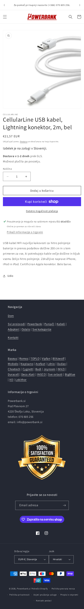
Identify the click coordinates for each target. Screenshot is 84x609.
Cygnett (28, 369)
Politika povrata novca (63, 588)
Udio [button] (10, 276)
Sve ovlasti (55, 374)
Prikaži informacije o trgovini (25, 232)
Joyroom (49, 369)
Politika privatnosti (19, 594)
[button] (5, 17)
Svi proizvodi (16, 324)
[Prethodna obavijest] (4, 5)
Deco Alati (28, 374)
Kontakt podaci (44, 600)
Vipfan (46, 358)
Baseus (12, 358)
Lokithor (21, 379)
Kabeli (61, 324)
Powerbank (34, 324)
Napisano (27, 364)
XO (11, 379)
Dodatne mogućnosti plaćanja (42, 210)
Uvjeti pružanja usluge (45, 594)
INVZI (61, 369)
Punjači (49, 324)
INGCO (41, 374)
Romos (23, 358)
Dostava (23, 141)
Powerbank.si (24, 588)
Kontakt (13, 337)
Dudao (61, 364)
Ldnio (51, 364)
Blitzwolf (58, 358)
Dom (11, 316)
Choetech (14, 369)
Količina (7, 168)
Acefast (40, 364)
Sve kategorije (41, 329)
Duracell (13, 374)
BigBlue (70, 374)
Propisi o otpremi (69, 594)
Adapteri (13, 329)
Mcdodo (13, 364)
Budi (38, 369)
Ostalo (25, 329)
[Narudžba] (64, 505)
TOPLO (34, 358)
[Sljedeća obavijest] (79, 5)
